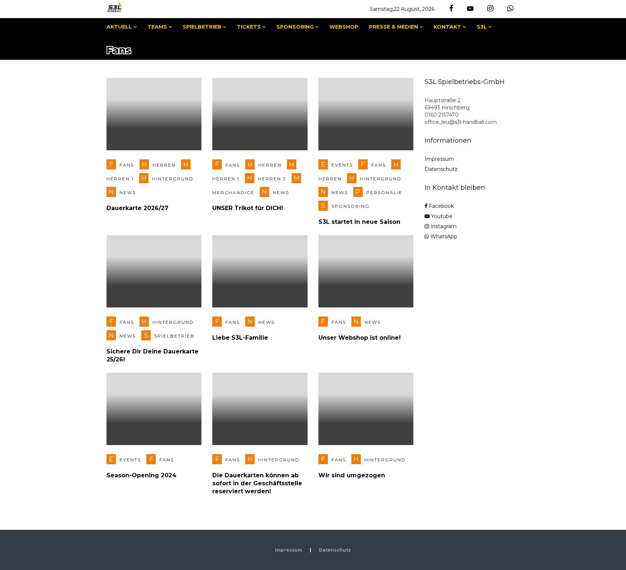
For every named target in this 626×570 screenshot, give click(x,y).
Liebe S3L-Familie (240, 337)
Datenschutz (441, 169)
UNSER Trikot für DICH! (247, 208)
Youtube (441, 216)
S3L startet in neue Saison (359, 221)
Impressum (439, 159)
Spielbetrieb (202, 27)
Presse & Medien (393, 27)
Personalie (384, 192)
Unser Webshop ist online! (359, 337)
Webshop (343, 27)
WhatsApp (443, 236)
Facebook (440, 206)
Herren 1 (120, 178)
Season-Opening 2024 (141, 475)
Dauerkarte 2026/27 (137, 208)
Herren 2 (272, 178)
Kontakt (447, 27)
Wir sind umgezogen (351, 475)
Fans (127, 165)
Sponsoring (295, 27)
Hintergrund (172, 178)
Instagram (442, 226)
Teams (157, 27)
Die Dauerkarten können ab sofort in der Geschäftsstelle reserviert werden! (257, 483)
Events (342, 165)
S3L (482, 27)
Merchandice (233, 192)
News (128, 192)
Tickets (249, 27)
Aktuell (119, 27)
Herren (164, 165)
